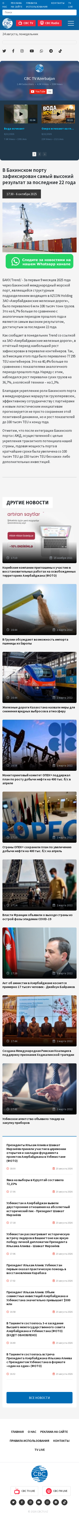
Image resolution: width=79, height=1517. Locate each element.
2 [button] (39, 154)
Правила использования (37, 4)
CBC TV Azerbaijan (39, 78)
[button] (45, 154)
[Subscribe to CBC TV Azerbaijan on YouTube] (41, 91)
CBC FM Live (60, 1491)
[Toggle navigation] (71, 23)
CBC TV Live (28, 1491)
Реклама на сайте (16, 4)
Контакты (58, 2)
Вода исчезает (14, 128)
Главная (17, 1432)
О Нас (4, 4)
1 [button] (34, 154)
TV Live (70, 4)
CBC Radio (52, 23)
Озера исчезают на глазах (58, 128)
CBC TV (28, 23)
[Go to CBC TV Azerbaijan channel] (39, 68)
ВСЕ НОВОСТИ (39, 1398)
